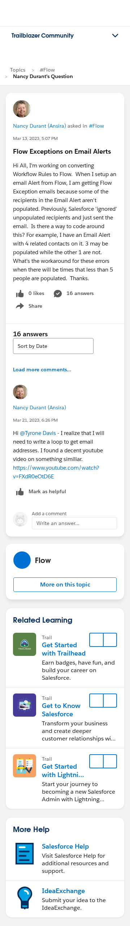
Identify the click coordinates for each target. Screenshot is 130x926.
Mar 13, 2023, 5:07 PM (35, 138)
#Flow (47, 70)
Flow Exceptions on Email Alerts (62, 151)
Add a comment (49, 514)
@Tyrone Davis (38, 433)
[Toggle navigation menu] (115, 36)
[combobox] (53, 346)
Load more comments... (42, 369)
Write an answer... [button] (57, 523)
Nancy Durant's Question (43, 76)
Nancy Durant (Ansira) (39, 126)
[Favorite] (96, 640)
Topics (17, 70)
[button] (65, 584)
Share (28, 307)
